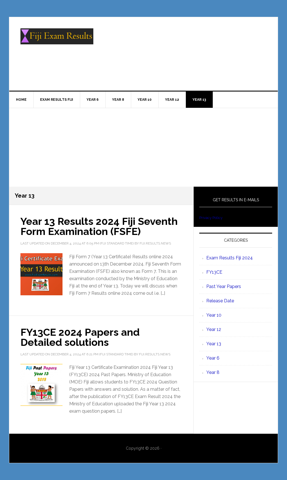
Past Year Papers (223, 286)
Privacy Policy (211, 218)
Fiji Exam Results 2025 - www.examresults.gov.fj (56, 41)
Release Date (220, 300)
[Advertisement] (143, 147)
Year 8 (212, 372)
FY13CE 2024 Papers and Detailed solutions (80, 337)
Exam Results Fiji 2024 (229, 257)
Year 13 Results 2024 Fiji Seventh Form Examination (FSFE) (99, 226)
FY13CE (214, 272)
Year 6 (212, 358)
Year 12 (213, 329)
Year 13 (213, 343)
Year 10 (213, 315)
